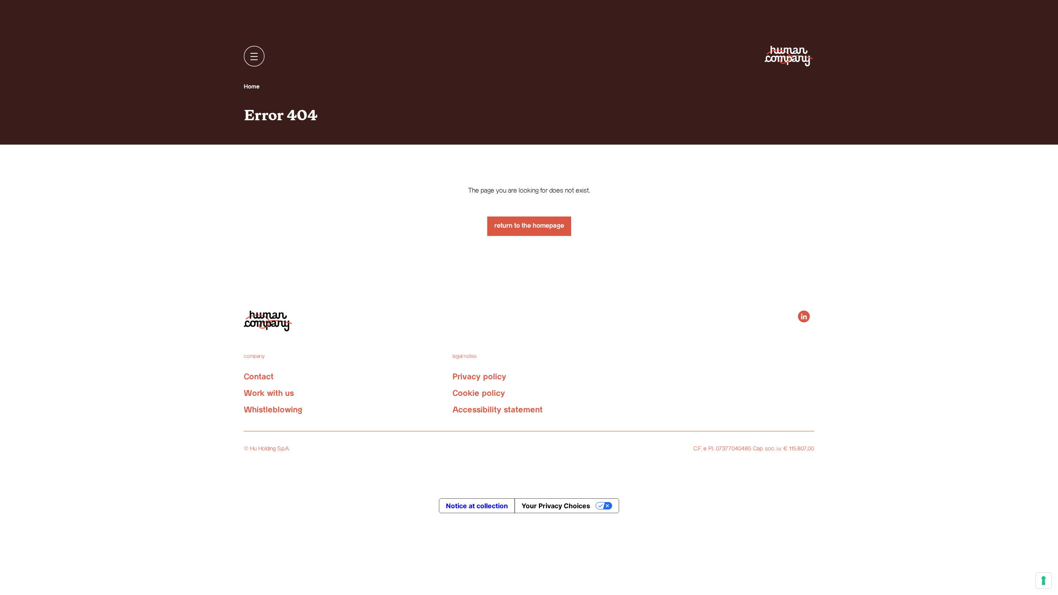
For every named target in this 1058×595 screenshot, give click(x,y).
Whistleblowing (273, 410)
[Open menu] (254, 56)
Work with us (269, 393)
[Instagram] (804, 316)
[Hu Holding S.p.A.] (789, 56)
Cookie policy (479, 393)
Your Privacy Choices (556, 506)
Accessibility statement (498, 410)
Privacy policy (479, 377)
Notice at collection (477, 506)
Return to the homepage (529, 226)
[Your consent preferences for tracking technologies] (1043, 580)
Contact (259, 377)
